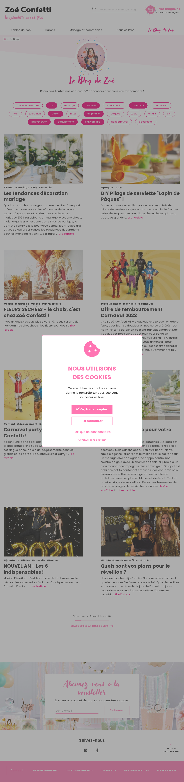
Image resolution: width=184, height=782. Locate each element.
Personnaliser (92, 421)
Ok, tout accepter (93, 409)
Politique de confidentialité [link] (92, 432)
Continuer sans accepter (92, 440)
